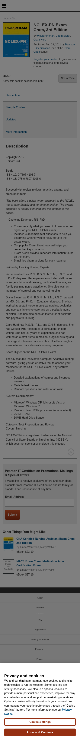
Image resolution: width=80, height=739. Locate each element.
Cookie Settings (40, 721)
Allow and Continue (40, 732)
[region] (40, 701)
